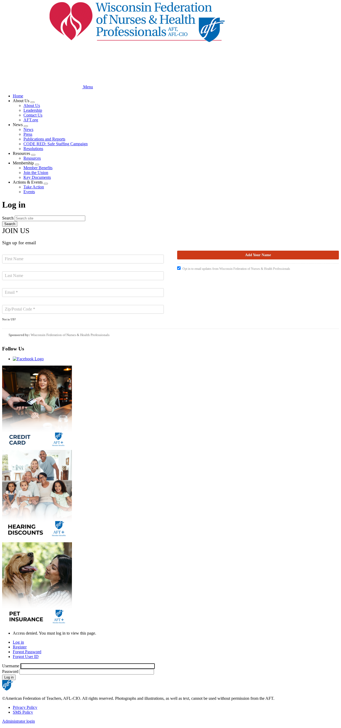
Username (10, 666)
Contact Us (32, 115)
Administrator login (18, 721)
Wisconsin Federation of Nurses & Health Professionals (70, 335)
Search (8, 218)
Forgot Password (27, 652)
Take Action (33, 187)
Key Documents (37, 177)
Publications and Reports (44, 139)
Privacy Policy (25, 707)
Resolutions (33, 148)
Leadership (32, 110)
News (28, 129)
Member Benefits (37, 168)
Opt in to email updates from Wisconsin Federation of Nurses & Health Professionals (236, 269)
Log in (18, 642)
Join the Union (35, 172)
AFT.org (30, 120)
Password (10, 671)
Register (20, 647)
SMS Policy (23, 712)
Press (27, 134)
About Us (31, 105)
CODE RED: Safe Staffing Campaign (55, 144)
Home (18, 96)
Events (29, 191)
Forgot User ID (26, 656)
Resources (32, 158)
